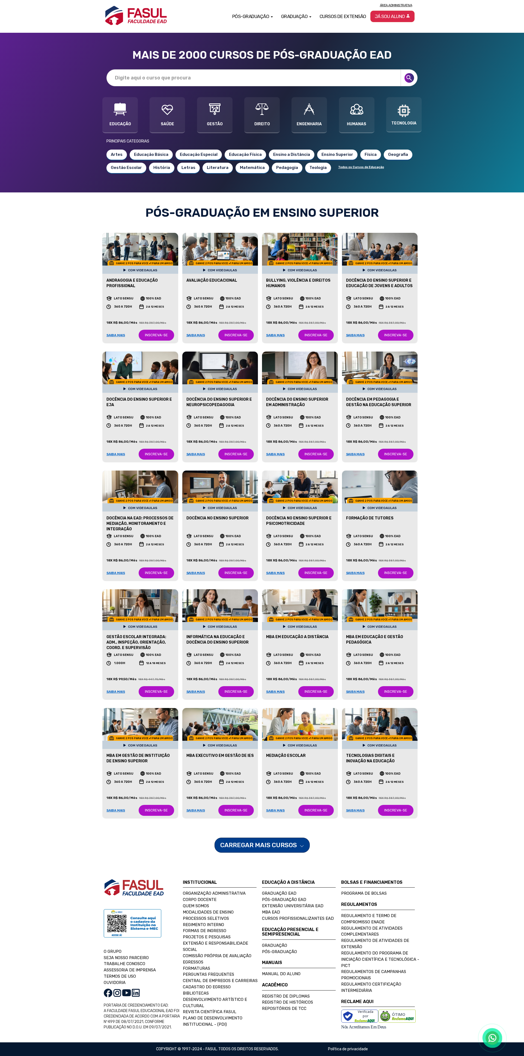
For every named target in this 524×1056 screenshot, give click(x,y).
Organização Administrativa (214, 893)
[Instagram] (117, 992)
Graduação (274, 945)
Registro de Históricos (287, 1002)
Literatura (217, 167)
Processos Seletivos (206, 918)
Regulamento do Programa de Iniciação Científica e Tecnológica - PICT (380, 959)
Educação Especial (199, 154)
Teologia (318, 167)
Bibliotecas (196, 993)
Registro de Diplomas (286, 996)
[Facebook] (108, 992)
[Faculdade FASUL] (134, 891)
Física (371, 154)
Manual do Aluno (281, 973)
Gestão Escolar (126, 167)
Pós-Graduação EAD (284, 899)
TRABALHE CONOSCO (124, 963)
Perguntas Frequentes (208, 974)
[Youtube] (126, 992)
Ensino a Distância (291, 154)
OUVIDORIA (115, 982)
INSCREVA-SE (156, 335)
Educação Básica (151, 154)
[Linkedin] (136, 992)
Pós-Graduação (279, 951)
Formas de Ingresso (204, 930)
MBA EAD (271, 912)
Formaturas (196, 968)
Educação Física (245, 154)
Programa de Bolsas (364, 893)
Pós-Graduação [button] (251, 16)
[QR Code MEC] (132, 928)
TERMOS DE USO (120, 976)
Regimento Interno (203, 924)
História (161, 167)
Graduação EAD (279, 893)
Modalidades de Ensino (208, 912)
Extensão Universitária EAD (292, 905)
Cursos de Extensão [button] (343, 16)
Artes (117, 154)
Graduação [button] (295, 16)
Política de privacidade (348, 1049)
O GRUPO (112, 951)
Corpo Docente (199, 899)
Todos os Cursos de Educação (361, 167)
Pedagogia (287, 167)
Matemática (252, 167)
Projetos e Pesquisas (207, 937)
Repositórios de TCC (284, 1008)
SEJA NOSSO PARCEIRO (126, 957)
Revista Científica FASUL (209, 1011)
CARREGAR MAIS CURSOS (259, 845)
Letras (188, 167)
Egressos (193, 962)
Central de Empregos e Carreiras (220, 980)
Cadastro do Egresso (207, 986)
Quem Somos (196, 905)
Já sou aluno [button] (390, 16)
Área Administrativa (396, 5)
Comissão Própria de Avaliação (217, 955)
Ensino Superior (337, 154)
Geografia (398, 154)
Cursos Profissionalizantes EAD (298, 918)
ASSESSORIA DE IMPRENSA (130, 970)
